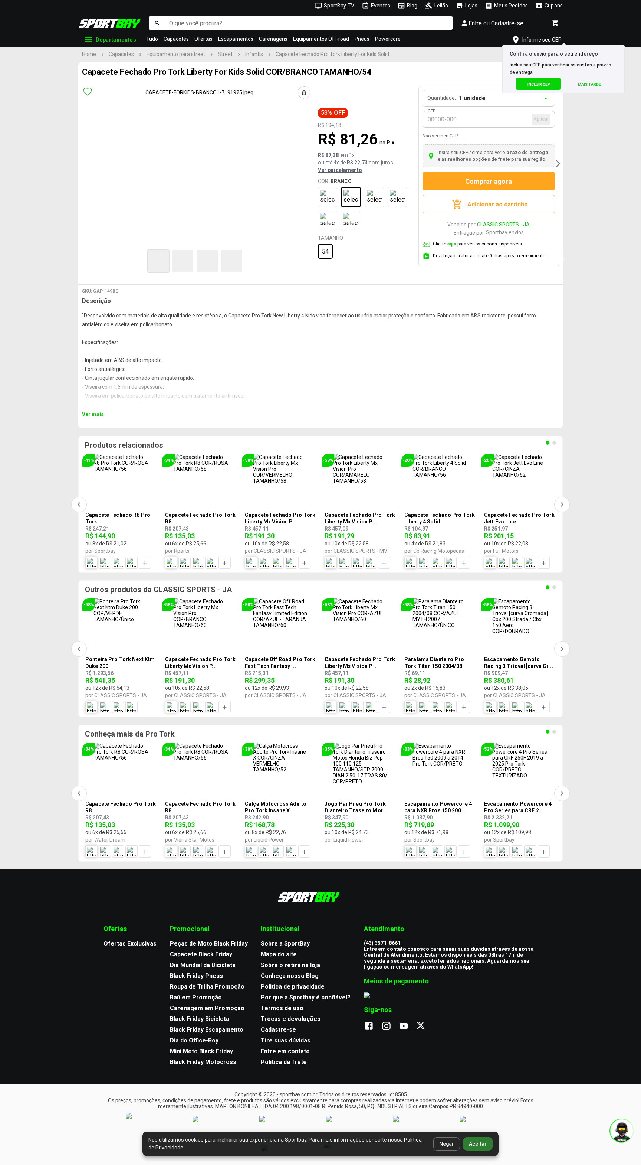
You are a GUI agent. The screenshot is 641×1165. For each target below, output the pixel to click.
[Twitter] (425, 1026)
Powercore (388, 39)
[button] (158, 261)
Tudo (152, 39)
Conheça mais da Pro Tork (130, 734)
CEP (432, 111)
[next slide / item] (557, 163)
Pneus (362, 39)
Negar (446, 1144)
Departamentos (116, 40)
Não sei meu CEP (440, 135)
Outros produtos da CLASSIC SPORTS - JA (158, 589)
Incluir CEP (538, 84)
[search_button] (157, 23)
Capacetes (176, 39)
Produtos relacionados (124, 445)
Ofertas (203, 39)
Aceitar (478, 1144)
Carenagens (273, 39)
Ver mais (93, 414)
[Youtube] (407, 1026)
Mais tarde (589, 84)
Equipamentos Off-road (321, 39)
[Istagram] (390, 1026)
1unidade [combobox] (472, 98)
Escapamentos (235, 39)
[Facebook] (372, 1026)
